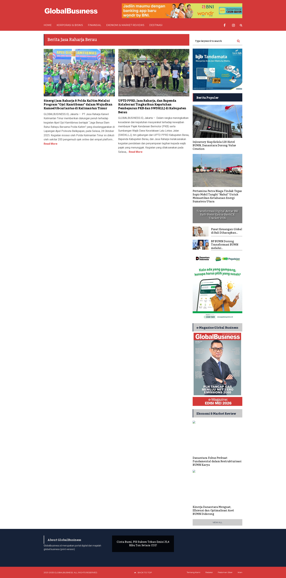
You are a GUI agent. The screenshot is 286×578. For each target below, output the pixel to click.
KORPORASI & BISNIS (70, 25)
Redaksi (209, 572)
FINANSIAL (94, 25)
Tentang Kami (193, 572)
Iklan (240, 572)
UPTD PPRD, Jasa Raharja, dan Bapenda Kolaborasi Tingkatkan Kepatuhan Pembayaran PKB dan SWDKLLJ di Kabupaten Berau (152, 106)
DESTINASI (156, 25)
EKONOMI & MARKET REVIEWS (125, 25)
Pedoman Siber (225, 572)
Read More (50, 143)
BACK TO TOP (145, 572)
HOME (48, 25)
